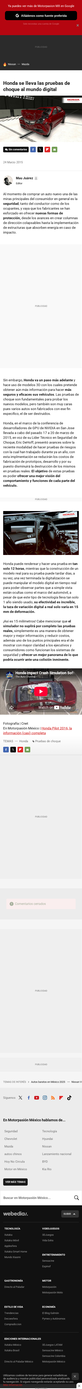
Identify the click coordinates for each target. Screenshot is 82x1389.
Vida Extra (47, 1240)
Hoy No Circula (14, 1161)
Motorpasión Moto (52, 1292)
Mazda (25, 64)
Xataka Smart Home (15, 1251)
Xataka (8, 1234)
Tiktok (69, 1097)
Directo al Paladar (14, 1286)
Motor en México (15, 1169)
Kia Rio (47, 1169)
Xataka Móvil (11, 1240)
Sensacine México (52, 1350)
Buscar (76, 1197)
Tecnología (49, 1131)
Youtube (36, 1097)
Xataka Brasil (11, 1350)
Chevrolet (10, 1139)
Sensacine (48, 1260)
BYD (45, 1161)
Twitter (40, 149)
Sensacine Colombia (53, 1355)
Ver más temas (15, 1181)
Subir (67, 1213)
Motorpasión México (53, 1361)
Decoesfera (11, 1318)
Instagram (45, 1097)
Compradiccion (12, 1324)
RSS (53, 1097)
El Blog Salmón (50, 1313)
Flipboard (47, 149)
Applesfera (10, 1245)
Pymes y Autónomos (53, 1318)
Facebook (33, 149)
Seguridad (11, 1131)
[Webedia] (15, 1216)
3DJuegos (48, 1234)
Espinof (46, 1266)
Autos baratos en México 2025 (48, 1081)
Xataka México (12, 1344)
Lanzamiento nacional (56, 1154)
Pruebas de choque (48, 741)
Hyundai (47, 1139)
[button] (26, 178)
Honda (23, 741)
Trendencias (11, 1313)
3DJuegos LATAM (52, 1344)
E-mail (54, 149)
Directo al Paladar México (18, 1361)
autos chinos (13, 1154)
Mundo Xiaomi (12, 1257)
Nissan (12, 64)
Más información (12, 1384)
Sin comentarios (18, 149)
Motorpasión (49, 1286)
